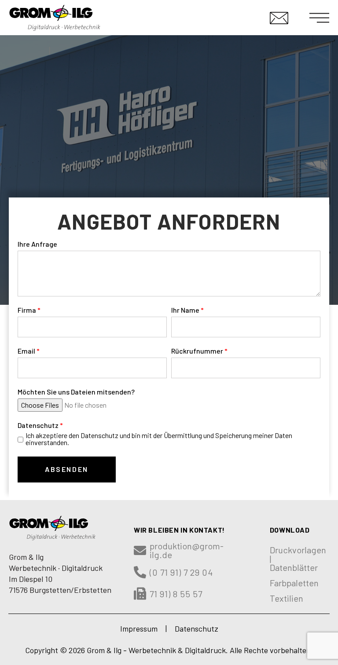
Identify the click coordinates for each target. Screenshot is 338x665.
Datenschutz (38, 425)
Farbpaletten (294, 582)
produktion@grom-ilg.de (187, 550)
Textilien (286, 598)
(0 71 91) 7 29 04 (181, 572)
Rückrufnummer (197, 351)
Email (26, 351)
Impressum (139, 628)
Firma (27, 310)
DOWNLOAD (290, 530)
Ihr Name (185, 310)
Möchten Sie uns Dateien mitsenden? (76, 392)
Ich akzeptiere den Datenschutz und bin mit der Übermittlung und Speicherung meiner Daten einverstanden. (159, 439)
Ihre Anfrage (37, 244)
